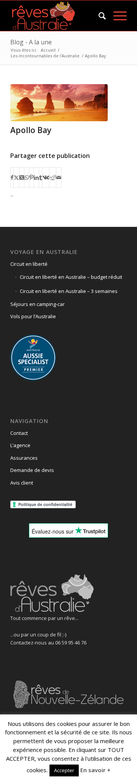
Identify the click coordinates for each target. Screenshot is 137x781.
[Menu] (116, 15)
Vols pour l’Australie (33, 316)
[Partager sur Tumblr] (40, 177)
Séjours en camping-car (37, 304)
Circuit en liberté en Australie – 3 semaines (69, 291)
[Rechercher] (98, 15)
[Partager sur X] (16, 177)
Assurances (24, 457)
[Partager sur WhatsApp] (26, 177)
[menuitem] (98, 15)
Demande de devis (32, 470)
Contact (19, 433)
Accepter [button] (64, 770)
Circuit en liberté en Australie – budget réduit (71, 276)
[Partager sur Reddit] (52, 177)
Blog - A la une (31, 42)
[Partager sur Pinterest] (31, 177)
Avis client (21, 482)
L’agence (20, 445)
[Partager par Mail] (58, 177)
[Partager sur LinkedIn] (36, 177)
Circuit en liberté (29, 263)
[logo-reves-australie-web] (57, 15)
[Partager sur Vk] (46, 177)
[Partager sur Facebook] (12, 177)
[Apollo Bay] (59, 102)
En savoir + (95, 770)
